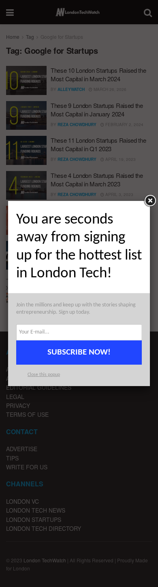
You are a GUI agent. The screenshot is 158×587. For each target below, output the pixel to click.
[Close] (150, 201)
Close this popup (44, 374)
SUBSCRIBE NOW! (79, 352)
